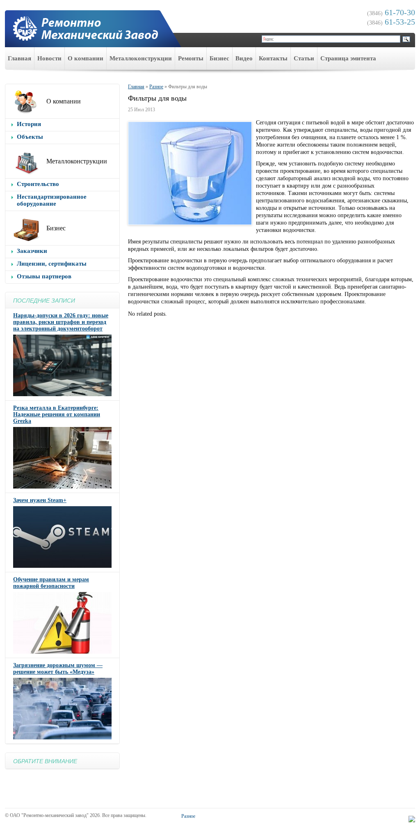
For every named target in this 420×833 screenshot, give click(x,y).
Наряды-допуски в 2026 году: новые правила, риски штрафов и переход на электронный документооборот (60, 322)
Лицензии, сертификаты (52, 263)
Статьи (304, 58)
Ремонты (190, 58)
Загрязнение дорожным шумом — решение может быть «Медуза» (58, 668)
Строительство (38, 184)
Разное (156, 86)
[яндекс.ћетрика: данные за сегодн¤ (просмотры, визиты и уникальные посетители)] (412, 819)
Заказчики (32, 251)
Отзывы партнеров (44, 276)
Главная (19, 58)
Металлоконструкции (141, 58)
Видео (244, 58)
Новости (49, 58)
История (29, 124)
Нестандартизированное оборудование (52, 200)
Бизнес (219, 58)
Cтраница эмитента (348, 58)
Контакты (273, 58)
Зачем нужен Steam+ (39, 500)
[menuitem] (19, 58)
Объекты (30, 136)
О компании (85, 58)
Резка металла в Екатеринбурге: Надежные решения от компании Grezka (56, 414)
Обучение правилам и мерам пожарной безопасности (51, 582)
